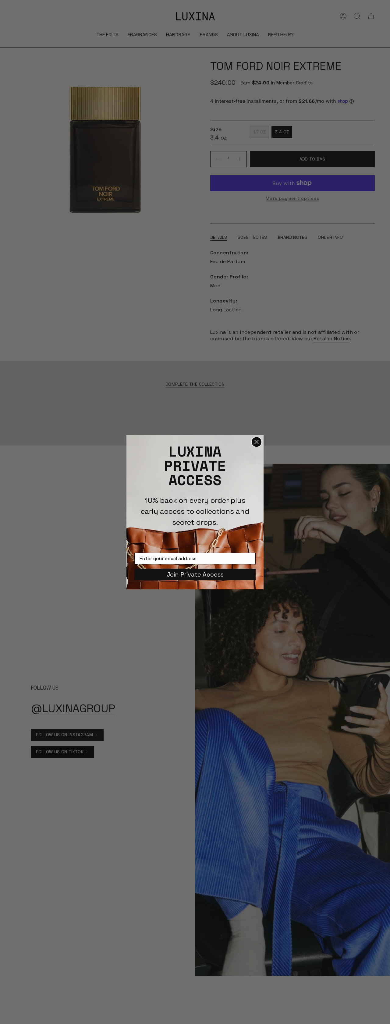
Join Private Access (195, 574)
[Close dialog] (256, 442)
